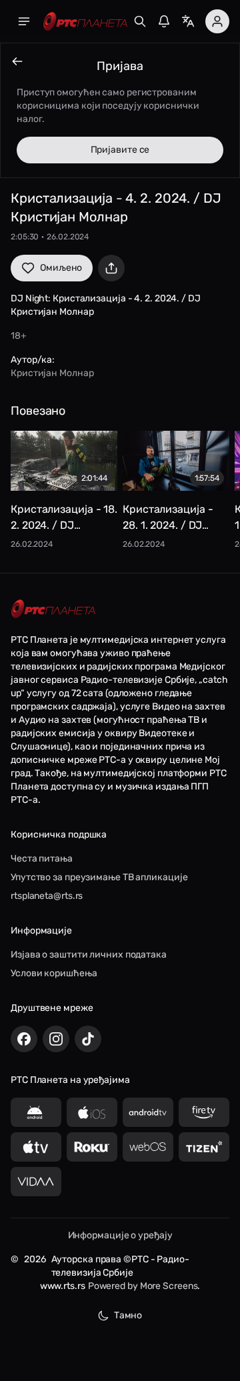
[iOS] (92, 1112)
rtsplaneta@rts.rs (47, 896)
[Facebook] (24, 1039)
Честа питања (42, 858)
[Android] (36, 1112)
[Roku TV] (92, 1147)
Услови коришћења (54, 973)
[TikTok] (88, 1039)
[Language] (188, 21)
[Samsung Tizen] (204, 1147)
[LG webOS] (148, 1147)
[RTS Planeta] (85, 21)
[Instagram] (56, 1039)
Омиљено (61, 267)
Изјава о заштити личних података (89, 954)
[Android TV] (148, 1112)
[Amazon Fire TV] (204, 1112)
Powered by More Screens (143, 1286)
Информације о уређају (120, 1235)
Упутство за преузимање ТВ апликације (99, 877)
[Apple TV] (36, 1147)
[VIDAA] (36, 1181)
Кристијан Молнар (52, 373)
